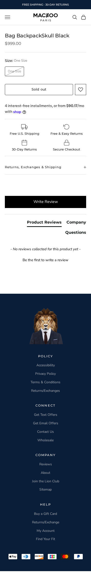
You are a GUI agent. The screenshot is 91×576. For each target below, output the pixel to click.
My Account (46, 530)
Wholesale (45, 440)
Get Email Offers (45, 423)
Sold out (39, 89)
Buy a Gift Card (45, 513)
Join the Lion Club (45, 481)
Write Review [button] (45, 201)
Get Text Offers (45, 414)
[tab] (44, 223)
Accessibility (45, 365)
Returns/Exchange (45, 522)
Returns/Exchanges (45, 390)
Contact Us (45, 431)
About (45, 472)
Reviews (45, 464)
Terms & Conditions (45, 382)
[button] (80, 89)
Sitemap (45, 489)
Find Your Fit (45, 539)
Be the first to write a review (45, 260)
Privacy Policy (45, 373)
